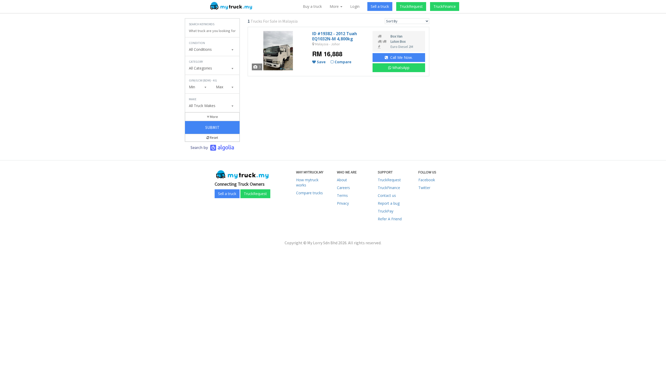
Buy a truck (312, 6)
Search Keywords (201, 24)
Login (355, 6)
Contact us (387, 195)
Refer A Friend (390, 218)
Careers (343, 187)
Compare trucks (309, 192)
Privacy (343, 203)
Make (192, 99)
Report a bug (389, 203)
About (342, 179)
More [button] (335, 6)
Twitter (424, 187)
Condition (197, 43)
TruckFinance (444, 6)
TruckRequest (411, 6)
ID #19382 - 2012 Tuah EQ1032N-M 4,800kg (334, 36)
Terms (342, 195)
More (213, 116)
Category (196, 62)
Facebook (426, 179)
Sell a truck (380, 6)
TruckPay (385, 211)
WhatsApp (400, 67)
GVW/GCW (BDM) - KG (203, 80)
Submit (212, 127)
